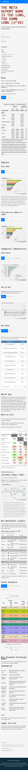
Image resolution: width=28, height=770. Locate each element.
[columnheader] (9, 342)
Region (16, 602)
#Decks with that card (10, 603)
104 (12, 649)
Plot (3, 171)
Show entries (14, 595)
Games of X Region (23, 603)
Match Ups (3, 62)
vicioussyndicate (10, 508)
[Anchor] (0, 715)
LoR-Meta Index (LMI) (5, 65)
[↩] (23, 746)
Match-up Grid (5, 63)
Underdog (11, 330)
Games (3, 97)
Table (7, 171)
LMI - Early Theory (5, 748)
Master (3, 296)
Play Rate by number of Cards (8, 54)
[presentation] (19, 199)
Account (9, 97)
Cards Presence (4, 69)
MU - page (17, 409)
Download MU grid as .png (7, 472)
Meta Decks (4, 330)
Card (3, 602)
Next (25, 386)
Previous (16, 386)
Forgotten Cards (5, 589)
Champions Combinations (6, 56)
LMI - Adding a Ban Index (6, 750)
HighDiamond (10, 296)
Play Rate (4, 53)
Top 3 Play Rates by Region (14, 585)
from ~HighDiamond (17, 258)
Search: (7, 598)
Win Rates (4, 60)
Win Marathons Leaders (6, 67)
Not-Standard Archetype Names (7, 71)
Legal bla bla (3, 72)
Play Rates (4, 57)
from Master (8, 258)
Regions (2, 51)
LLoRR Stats (6, 1)
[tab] (3, 97)
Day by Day (4, 59)
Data (2, 49)
